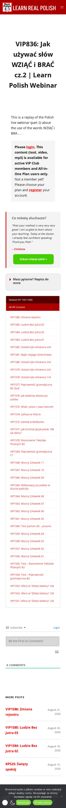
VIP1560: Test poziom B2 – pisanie (30, 526)
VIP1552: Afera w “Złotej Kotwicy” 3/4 (32, 593)
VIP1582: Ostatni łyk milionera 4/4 (30, 347)
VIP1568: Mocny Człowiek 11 (27, 462)
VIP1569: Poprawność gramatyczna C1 (31, 453)
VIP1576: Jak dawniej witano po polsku (28, 397)
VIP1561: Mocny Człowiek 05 (27, 518)
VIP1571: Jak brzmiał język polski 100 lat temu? (32, 431)
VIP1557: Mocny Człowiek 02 (27, 548)
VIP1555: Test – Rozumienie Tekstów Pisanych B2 (32, 565)
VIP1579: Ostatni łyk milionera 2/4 (30, 369)
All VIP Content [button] (17, 307)
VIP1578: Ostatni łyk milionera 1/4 (30, 377)
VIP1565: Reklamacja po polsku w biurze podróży (30, 487)
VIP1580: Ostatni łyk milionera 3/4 (30, 362)
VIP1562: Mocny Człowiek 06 (27, 511)
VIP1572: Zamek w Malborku (27, 422)
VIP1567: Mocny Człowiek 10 (27, 470)
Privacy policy (43, 802)
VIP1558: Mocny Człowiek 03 (27, 541)
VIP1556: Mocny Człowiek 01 (27, 556)
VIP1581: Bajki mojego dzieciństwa (31, 354)
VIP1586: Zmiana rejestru (25, 317)
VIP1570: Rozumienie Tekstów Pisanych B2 (28, 442)
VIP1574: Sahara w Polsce (25, 414)
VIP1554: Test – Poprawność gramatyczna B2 (26, 576)
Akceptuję (23, 802)
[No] (61, 796)
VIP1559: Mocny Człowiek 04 (27, 533)
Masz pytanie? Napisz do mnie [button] (31, 281)
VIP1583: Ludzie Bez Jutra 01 (27, 339)
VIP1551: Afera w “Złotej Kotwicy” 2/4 (32, 601)
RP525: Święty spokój (17, 766)
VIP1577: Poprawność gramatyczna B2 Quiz (31, 386)
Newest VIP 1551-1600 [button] (20, 299)
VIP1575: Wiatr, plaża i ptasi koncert (31, 406)
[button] (9, 802)
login (30, 147)
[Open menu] (62, 7)
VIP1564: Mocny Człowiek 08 (27, 496)
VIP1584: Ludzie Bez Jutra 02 (27, 332)
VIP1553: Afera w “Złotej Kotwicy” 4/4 (32, 586)
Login (56, 627)
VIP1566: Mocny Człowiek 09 (27, 477)
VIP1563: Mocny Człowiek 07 (27, 503)
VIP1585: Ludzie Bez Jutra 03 (27, 324)
